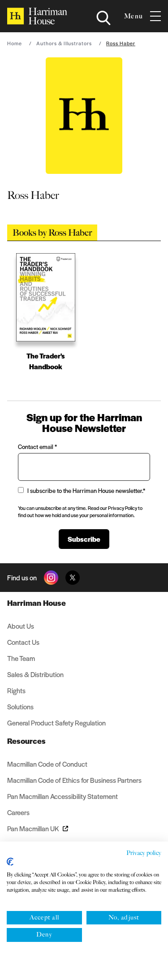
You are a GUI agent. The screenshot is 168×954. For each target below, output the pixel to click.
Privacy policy (143, 853)
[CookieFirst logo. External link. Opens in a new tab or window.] (10, 862)
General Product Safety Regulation (56, 722)
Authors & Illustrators (64, 43)
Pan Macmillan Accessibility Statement (62, 796)
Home (14, 43)
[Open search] (103, 18)
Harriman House (36, 602)
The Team (21, 658)
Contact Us (23, 642)
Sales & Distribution (35, 674)
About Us (20, 625)
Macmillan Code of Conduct (47, 763)
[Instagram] (51, 577)
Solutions (20, 706)
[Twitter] (72, 577)
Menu (133, 16)
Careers (18, 812)
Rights (16, 690)
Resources (26, 740)
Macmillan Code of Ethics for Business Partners (74, 780)
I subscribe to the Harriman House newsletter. (86, 490)
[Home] (37, 16)
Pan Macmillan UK (33, 828)
